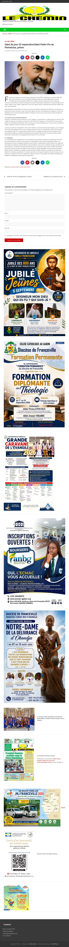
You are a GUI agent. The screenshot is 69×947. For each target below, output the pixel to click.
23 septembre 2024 (10, 50)
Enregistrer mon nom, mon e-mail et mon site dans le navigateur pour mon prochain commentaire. (34, 235)
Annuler (63, 807)
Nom (6, 213)
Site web (7, 228)
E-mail (7, 220)
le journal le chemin (25, 167)
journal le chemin (15, 167)
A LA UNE (7, 41)
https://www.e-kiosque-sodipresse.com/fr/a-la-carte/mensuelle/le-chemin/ (49, 760)
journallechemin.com (21, 50)
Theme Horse (33, 944)
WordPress (55, 944)
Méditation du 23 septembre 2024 (53, 176)
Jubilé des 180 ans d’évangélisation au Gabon (19, 176)
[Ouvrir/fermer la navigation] (5, 30)
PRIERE (12, 41)
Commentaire (9, 193)
